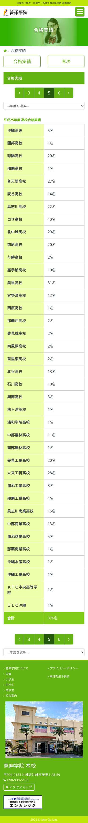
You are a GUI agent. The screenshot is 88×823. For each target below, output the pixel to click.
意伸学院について (17, 668)
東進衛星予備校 (59, 676)
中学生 (10, 685)
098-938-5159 (17, 780)
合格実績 (22, 61)
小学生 (10, 679)
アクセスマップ (20, 787)
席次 (65, 61)
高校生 (10, 690)
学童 (8, 674)
